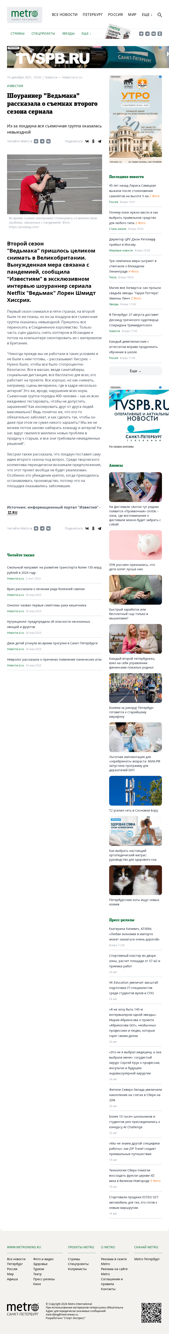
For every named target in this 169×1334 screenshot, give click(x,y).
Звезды (68, 33)
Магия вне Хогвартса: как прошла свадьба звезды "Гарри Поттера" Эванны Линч (135, 293)
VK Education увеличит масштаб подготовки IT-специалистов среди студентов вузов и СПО (133, 987)
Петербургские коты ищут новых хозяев (134, 902)
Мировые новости (121, 250)
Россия (115, 14)
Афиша (12, 1279)
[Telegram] (99, 141)
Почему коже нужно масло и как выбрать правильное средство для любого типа (133, 217)
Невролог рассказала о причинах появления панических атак (54, 659)
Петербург (93, 14)
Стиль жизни (117, 229)
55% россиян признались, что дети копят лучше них (132, 567)
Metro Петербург (147, 1259)
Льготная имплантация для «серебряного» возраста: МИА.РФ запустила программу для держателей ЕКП (134, 763)
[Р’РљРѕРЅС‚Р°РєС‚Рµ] (87, 141)
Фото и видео (43, 1259)
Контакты (108, 1289)
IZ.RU (12, 512)
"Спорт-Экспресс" (74, 1318)
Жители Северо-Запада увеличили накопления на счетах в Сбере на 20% (135, 1094)
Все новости (64, 14)
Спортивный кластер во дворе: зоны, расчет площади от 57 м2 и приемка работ (134, 960)
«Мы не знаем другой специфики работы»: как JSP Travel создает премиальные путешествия (134, 1148)
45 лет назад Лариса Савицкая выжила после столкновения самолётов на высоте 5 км (132, 190)
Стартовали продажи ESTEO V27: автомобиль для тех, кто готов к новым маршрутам (134, 1202)
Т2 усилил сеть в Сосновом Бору (133, 810)
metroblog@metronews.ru (62, 1314)
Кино (37, 1284)
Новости (114, 331)
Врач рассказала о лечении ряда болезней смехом (45, 589)
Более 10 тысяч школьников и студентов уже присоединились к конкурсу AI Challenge (134, 1121)
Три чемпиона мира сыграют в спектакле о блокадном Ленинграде (132, 266)
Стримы (17, 33)
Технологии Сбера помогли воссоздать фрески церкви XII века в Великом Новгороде (131, 1175)
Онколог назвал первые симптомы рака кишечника (46, 605)
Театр (112, 277)
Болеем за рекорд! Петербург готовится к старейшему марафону (131, 712)
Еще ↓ (147, 14)
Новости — (53, 77)
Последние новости (126, 177)
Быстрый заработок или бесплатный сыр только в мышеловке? (128, 613)
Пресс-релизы (44, 1279)
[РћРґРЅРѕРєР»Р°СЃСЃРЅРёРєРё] (93, 141)
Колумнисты (77, 1269)
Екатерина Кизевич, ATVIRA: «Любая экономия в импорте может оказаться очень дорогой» (134, 934)
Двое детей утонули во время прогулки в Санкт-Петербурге (52, 643)
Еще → (135, 370)
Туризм (38, 1269)
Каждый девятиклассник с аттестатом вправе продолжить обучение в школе (133, 346)
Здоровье (40, 1264)
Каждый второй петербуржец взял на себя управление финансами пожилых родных (131, 662)
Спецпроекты (43, 33)
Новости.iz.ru (72, 77)
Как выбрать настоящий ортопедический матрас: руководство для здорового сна (132, 855)
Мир (132, 14)
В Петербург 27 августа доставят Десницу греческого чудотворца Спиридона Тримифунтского (134, 319)
